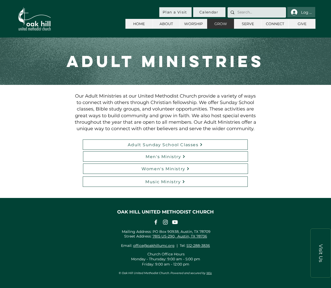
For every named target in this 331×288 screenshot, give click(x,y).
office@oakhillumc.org (154, 245)
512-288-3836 (198, 245)
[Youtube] (175, 222)
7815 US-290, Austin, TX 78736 (180, 236)
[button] (320, 253)
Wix (209, 273)
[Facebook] (156, 222)
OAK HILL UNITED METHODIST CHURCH (165, 212)
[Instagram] (165, 222)
